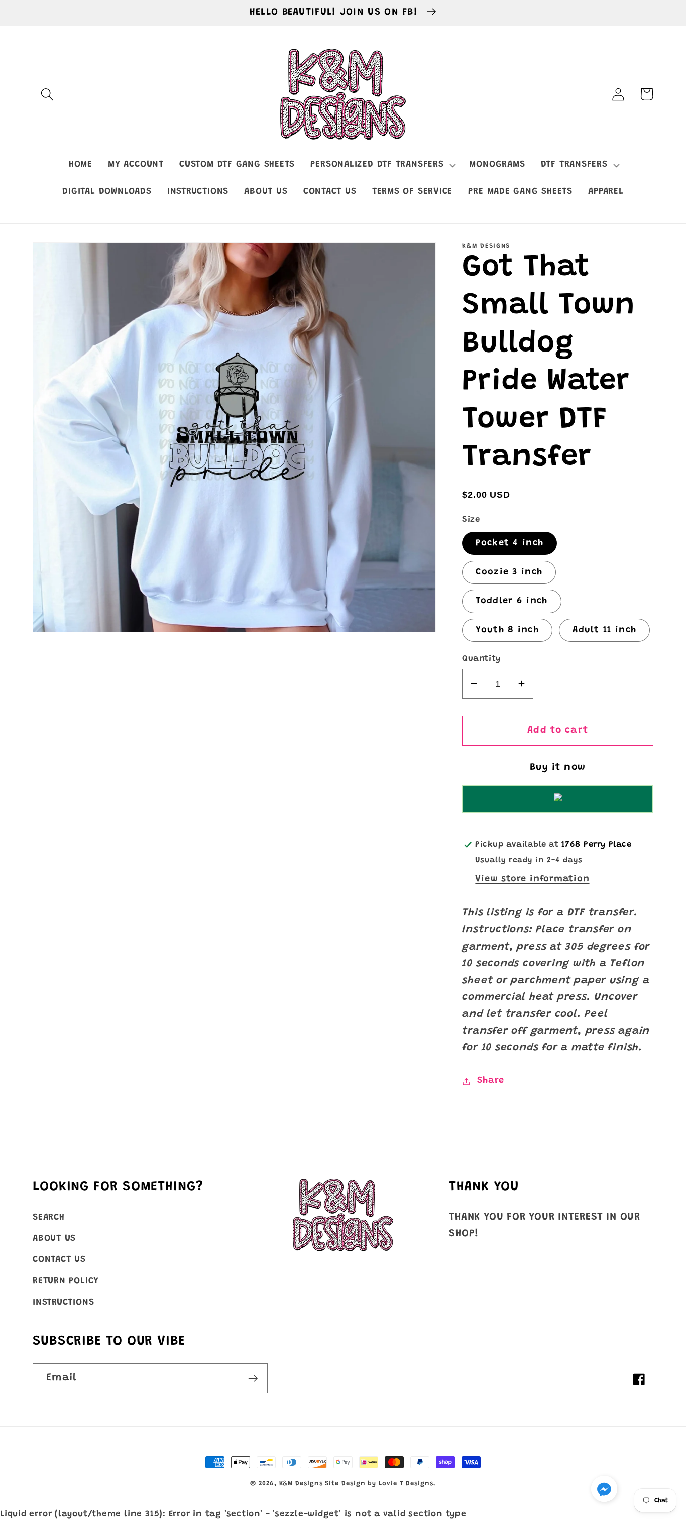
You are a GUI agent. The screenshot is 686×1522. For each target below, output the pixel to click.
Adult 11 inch (604, 630)
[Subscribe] (253, 1378)
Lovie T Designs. (407, 1483)
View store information (532, 878)
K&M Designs (302, 1483)
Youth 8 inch (507, 630)
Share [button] (490, 1080)
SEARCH (49, 1217)
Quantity (481, 658)
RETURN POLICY (66, 1281)
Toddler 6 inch (511, 601)
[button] (47, 94)
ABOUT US (54, 1238)
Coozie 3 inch (509, 571)
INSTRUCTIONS (63, 1302)
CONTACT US (59, 1259)
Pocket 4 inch (509, 542)
